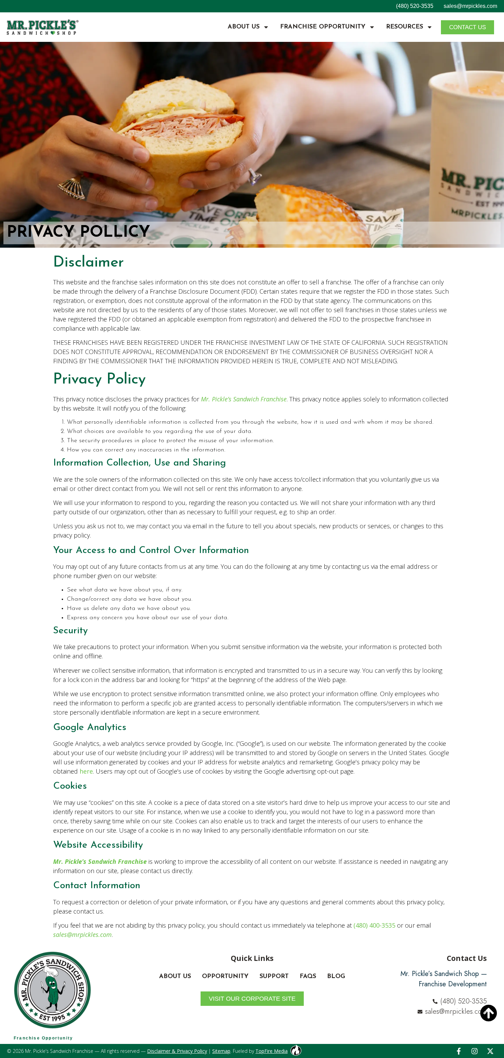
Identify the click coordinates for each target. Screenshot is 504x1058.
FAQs (308, 977)
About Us (244, 27)
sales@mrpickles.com (470, 6)
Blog (336, 977)
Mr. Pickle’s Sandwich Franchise (244, 399)
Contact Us (467, 958)
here (86, 771)
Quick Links (252, 958)
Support (274, 977)
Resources (404, 27)
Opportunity (225, 977)
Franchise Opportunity (322, 27)
